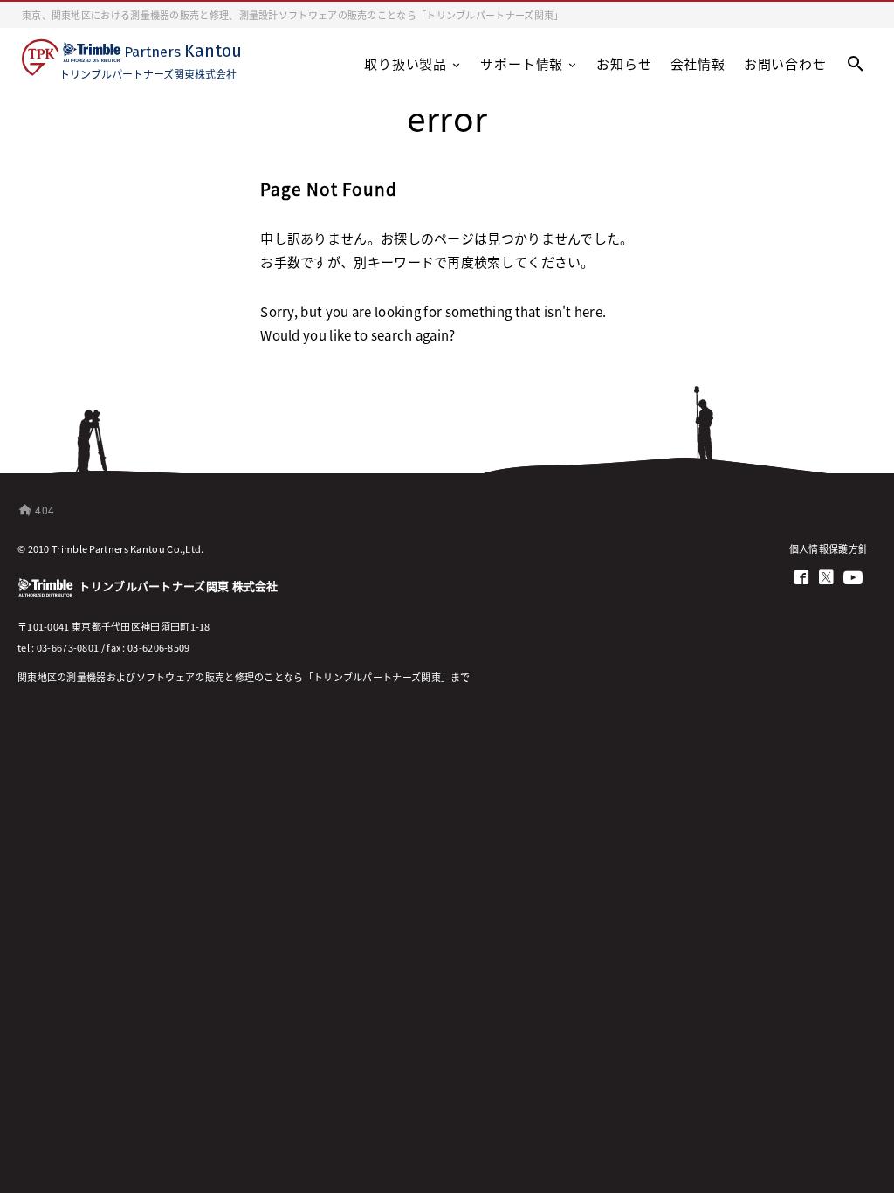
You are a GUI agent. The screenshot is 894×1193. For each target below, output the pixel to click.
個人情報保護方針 (828, 548)
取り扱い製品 (405, 63)
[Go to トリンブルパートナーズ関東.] (21, 509)
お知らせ (623, 63)
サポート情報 (521, 63)
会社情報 (698, 63)
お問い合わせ (785, 63)
